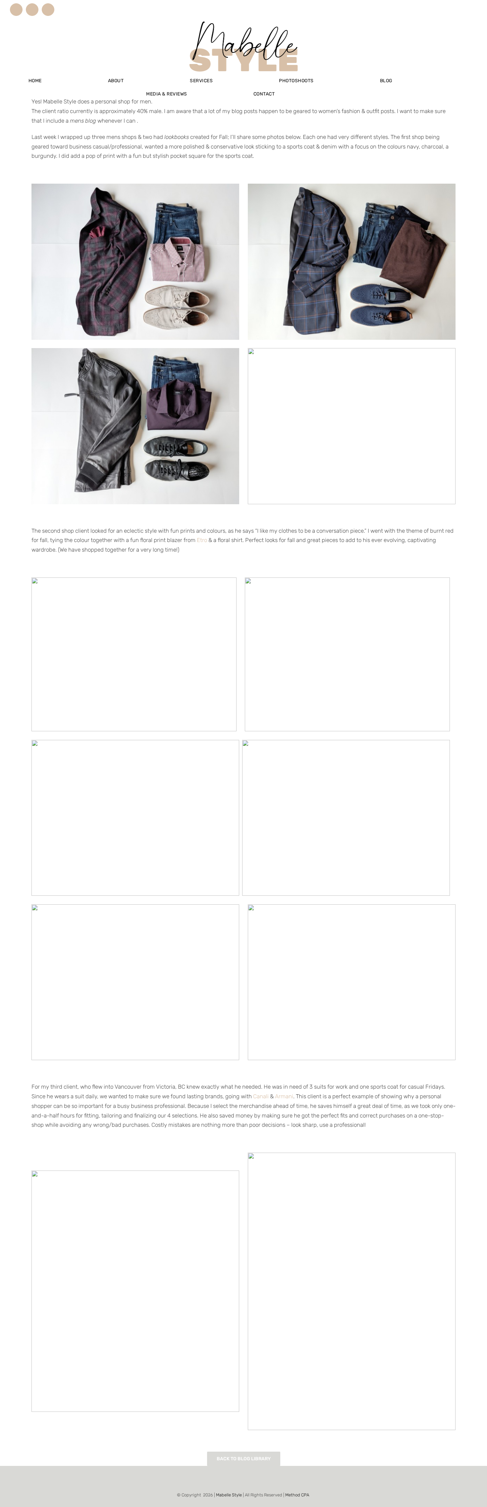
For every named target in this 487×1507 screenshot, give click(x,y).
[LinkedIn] (243, 1479)
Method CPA (297, 1494)
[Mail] (252, 1479)
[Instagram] (235, 1479)
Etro (202, 540)
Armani (284, 1096)
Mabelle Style (229, 1494)
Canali (261, 1096)
